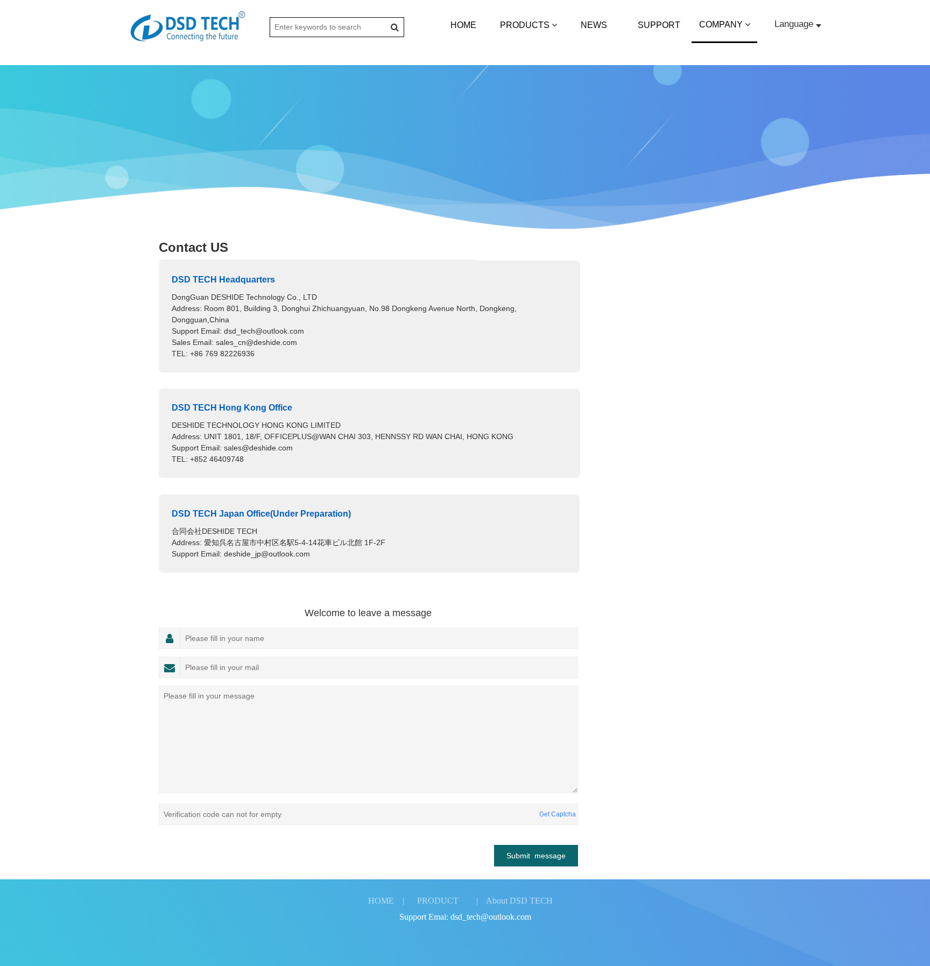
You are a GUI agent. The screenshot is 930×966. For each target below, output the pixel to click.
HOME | (386, 900)
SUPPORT (659, 25)
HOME (463, 25)
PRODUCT (438, 900)
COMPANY (722, 24)
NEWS (594, 25)
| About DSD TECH (514, 900)
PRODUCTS (526, 25)
